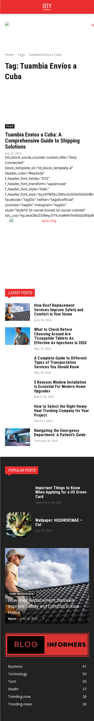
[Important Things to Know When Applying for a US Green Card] (18, 494)
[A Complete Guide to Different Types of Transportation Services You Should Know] (17, 365)
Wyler (12, 618)
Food (10, 126)
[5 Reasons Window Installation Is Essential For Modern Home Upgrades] (17, 389)
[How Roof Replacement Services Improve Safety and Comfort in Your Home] (17, 312)
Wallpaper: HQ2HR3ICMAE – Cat (58, 522)
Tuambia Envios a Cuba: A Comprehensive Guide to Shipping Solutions (42, 140)
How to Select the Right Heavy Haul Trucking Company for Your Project (61, 411)
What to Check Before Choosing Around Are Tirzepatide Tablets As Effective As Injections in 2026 (60, 336)
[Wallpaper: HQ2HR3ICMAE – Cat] (18, 524)
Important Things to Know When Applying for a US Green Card (60, 492)
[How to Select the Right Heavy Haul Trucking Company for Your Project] (17, 413)
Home (9, 55)
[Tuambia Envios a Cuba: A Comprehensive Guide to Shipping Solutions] (47, 107)
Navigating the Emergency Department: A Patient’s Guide (60, 432)
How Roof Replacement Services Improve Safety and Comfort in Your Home (58, 310)
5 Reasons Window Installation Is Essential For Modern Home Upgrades (60, 386)
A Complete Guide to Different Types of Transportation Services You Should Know (60, 362)
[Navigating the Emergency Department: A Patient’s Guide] (17, 437)
